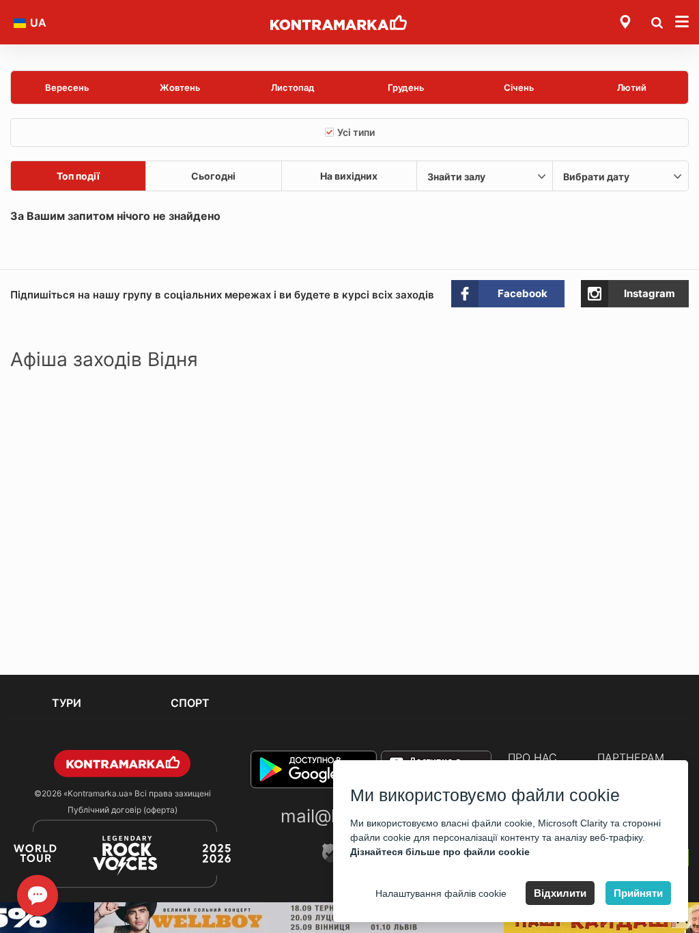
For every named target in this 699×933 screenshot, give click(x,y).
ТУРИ (66, 703)
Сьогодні (213, 176)
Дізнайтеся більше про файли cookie (440, 851)
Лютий (631, 87)
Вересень (67, 87)
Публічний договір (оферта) (122, 810)
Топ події (78, 176)
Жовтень (180, 87)
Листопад (293, 87)
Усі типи (356, 132)
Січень (519, 87)
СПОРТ (190, 703)
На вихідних (348, 176)
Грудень (406, 87)
